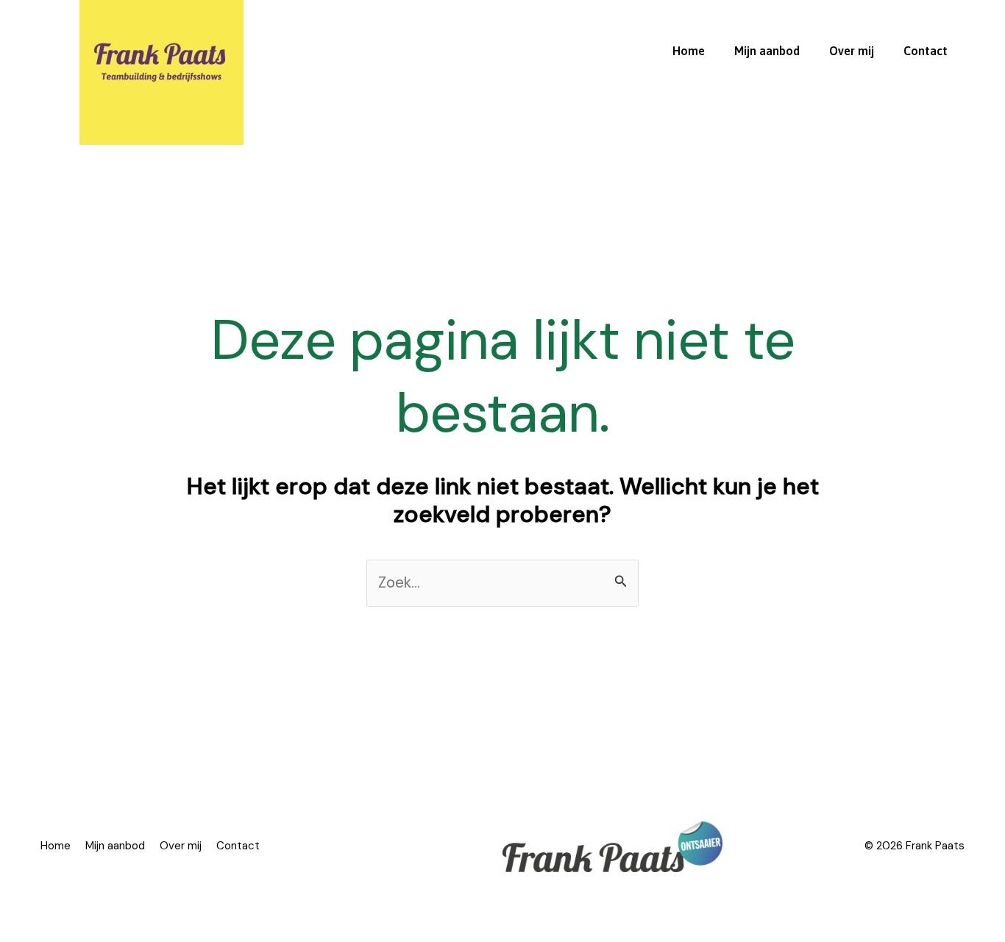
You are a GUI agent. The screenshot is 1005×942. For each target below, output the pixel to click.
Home (688, 50)
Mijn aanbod (767, 50)
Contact (925, 50)
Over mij (851, 50)
